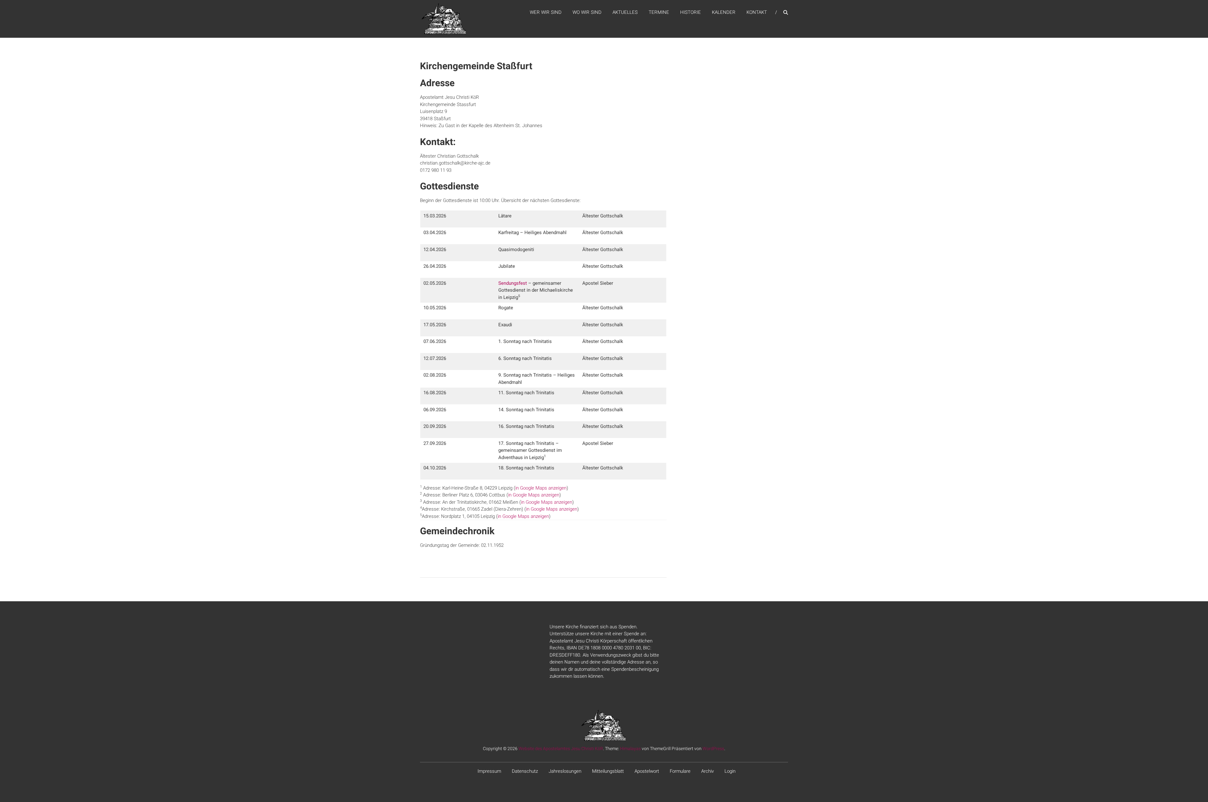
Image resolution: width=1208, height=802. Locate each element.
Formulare (680, 771)
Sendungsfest (512, 283)
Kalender (723, 12)
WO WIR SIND (587, 12)
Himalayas (630, 748)
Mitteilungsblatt (608, 771)
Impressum (489, 771)
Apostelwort (647, 771)
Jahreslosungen (565, 771)
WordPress (713, 748)
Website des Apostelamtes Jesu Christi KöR (560, 748)
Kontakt (757, 12)
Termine (659, 12)
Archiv (707, 771)
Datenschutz (525, 771)
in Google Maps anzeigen (541, 488)
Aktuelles (625, 12)
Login (729, 771)
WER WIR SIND (546, 12)
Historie (690, 12)
